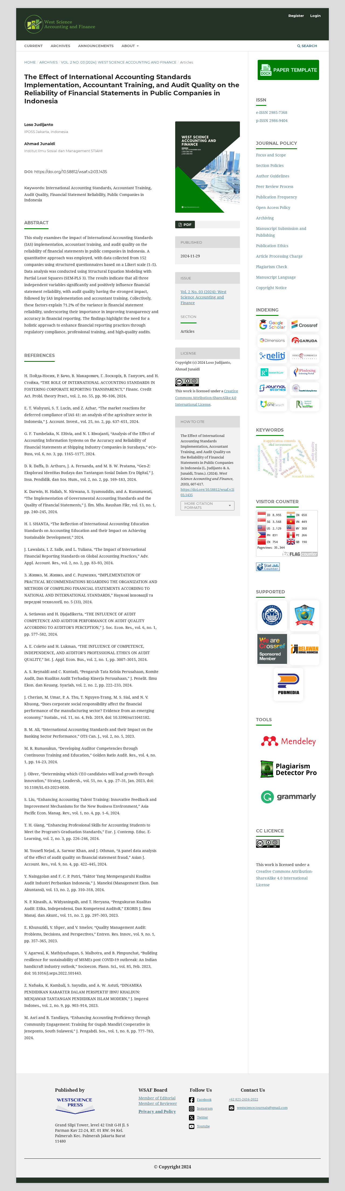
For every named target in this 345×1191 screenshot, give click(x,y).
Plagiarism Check (271, 266)
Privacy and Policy (157, 1111)
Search (309, 46)
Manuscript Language (276, 277)
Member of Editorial (157, 1098)
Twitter (202, 1117)
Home (30, 62)
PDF (186, 224)
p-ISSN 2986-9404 (272, 120)
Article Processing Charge (279, 256)
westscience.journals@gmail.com (262, 1107)
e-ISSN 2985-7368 (271, 112)
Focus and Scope (271, 154)
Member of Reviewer (158, 1103)
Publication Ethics (272, 245)
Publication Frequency (276, 196)
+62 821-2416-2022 (243, 1099)
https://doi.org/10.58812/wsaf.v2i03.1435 (70, 171)
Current (33, 46)
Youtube (203, 1126)
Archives (60, 46)
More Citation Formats (198, 505)
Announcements (95, 46)
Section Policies (270, 165)
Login (315, 15)
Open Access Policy (273, 207)
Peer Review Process (274, 186)
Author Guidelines (272, 175)
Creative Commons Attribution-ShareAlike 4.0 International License (206, 397)
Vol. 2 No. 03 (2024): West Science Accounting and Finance (119, 62)
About (129, 46)
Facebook (204, 1099)
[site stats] (268, 569)
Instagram (205, 1108)
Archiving (265, 217)
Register (296, 15)
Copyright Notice (271, 287)
